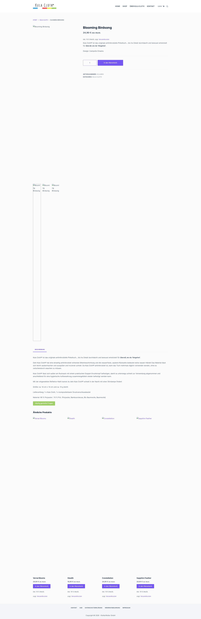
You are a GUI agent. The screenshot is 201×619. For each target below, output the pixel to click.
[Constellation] (117, 495)
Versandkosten (104, 39)
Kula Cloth (97, 77)
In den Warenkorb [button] (41, 586)
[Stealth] (83, 495)
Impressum (126, 608)
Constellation (107, 578)
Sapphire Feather (144, 578)
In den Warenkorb (110, 63)
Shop (125, 6)
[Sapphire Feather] (152, 495)
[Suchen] (167, 6)
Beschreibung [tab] (40, 349)
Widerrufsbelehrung (112, 608)
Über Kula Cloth (137, 6)
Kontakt (151, 6)
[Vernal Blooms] (48, 495)
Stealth (70, 578)
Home (117, 6)
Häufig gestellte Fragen (44, 403)
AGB (81, 608)
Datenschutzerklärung (93, 608)
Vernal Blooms (39, 578)
